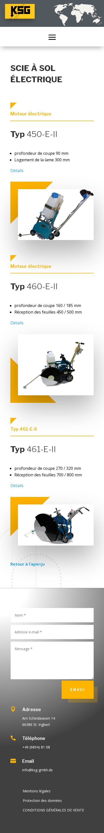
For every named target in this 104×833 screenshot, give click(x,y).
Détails (16, 170)
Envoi (77, 690)
